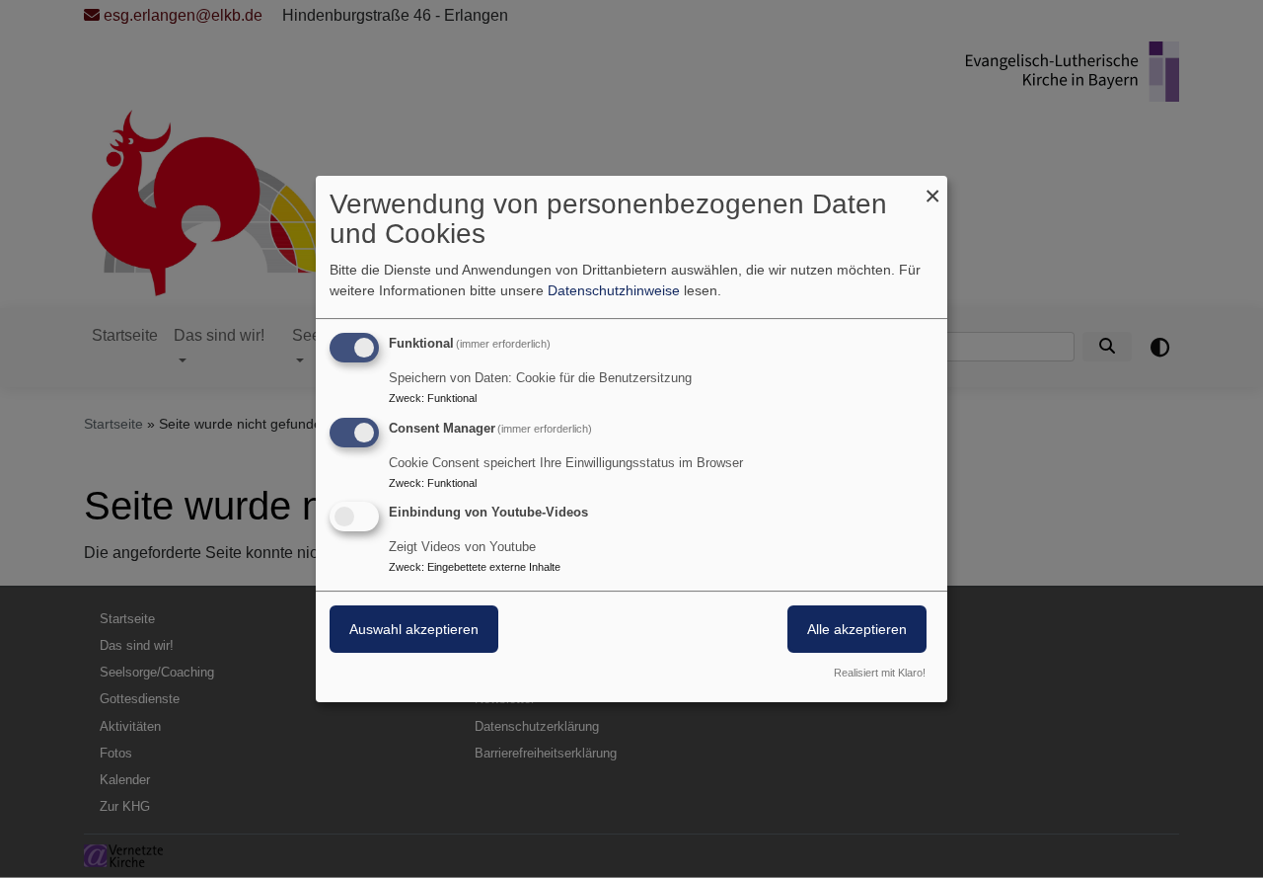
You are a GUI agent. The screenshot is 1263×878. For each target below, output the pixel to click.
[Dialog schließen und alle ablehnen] (932, 188)
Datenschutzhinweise (614, 290)
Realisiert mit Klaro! (880, 672)
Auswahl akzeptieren (414, 630)
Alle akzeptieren (857, 630)
